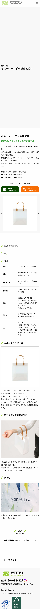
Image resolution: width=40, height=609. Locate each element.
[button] (37, 3)
